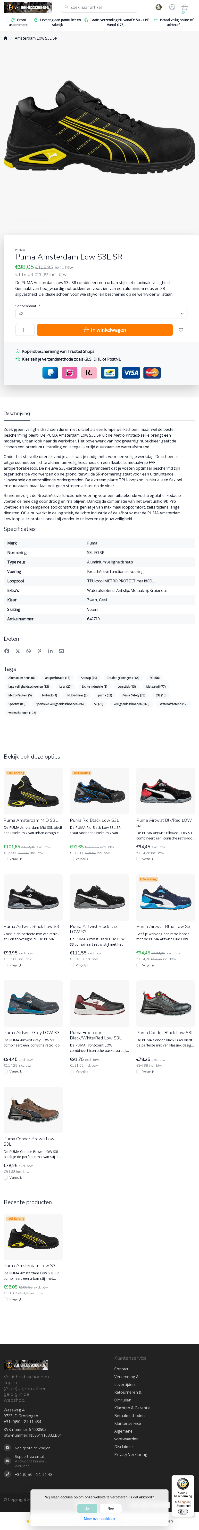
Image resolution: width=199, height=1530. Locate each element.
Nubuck (49, 695)
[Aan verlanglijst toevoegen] (181, 330)
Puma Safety (134, 695)
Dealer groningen (123, 678)
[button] (171, 7)
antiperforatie (57, 678)
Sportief (16, 704)
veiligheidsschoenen (131, 704)
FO (154, 678)
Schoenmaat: (27, 306)
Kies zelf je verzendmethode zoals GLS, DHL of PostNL (71, 359)
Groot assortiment (18, 22)
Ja (87, 1508)
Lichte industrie (94, 686)
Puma (20, 250)
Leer (65, 686)
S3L (161, 695)
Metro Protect (20, 695)
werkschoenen (22, 713)
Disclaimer (123, 1446)
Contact (121, 1369)
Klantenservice (127, 1423)
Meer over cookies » (99, 1519)
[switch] (183, 1511)
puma (105, 695)
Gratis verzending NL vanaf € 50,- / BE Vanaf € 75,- (120, 22)
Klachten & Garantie (132, 1407)
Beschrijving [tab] (17, 413)
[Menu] (191, 1478)
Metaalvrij (156, 686)
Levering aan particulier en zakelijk (60, 22)
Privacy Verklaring (130, 1454)
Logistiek (127, 686)
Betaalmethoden (129, 1415)
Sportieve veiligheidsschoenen (59, 704)
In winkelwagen (108, 330)
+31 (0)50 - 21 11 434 (22, 1421)
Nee (111, 1508)
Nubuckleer (77, 695)
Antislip (89, 678)
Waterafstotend (173, 704)
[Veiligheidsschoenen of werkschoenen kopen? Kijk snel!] (32, 7)
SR (98, 704)
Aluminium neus (21, 678)
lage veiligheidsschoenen (28, 686)
